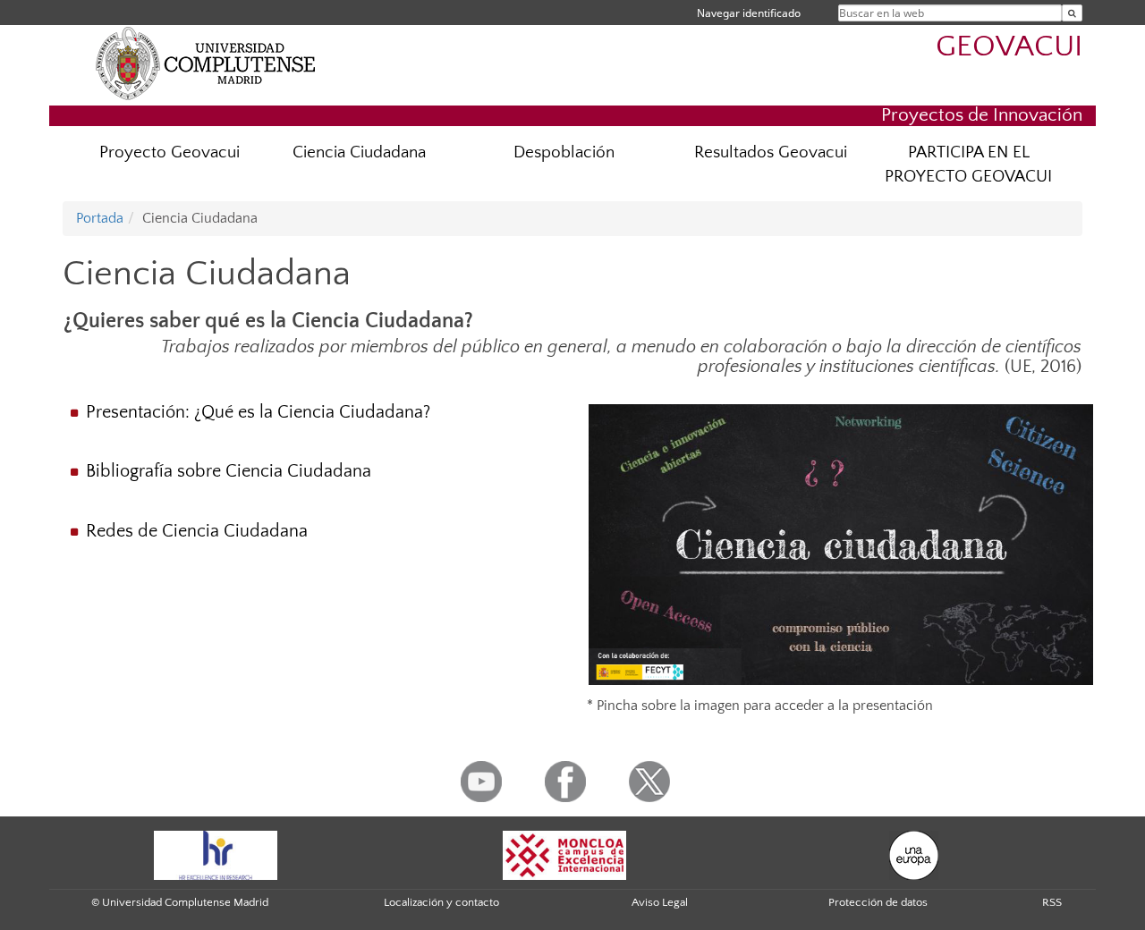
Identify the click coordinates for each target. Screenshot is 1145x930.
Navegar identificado (749, 13)
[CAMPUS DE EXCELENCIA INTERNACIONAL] (564, 854)
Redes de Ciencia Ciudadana (197, 531)
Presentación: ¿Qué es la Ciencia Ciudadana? (258, 412)
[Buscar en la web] (1072, 12)
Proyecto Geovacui (169, 152)
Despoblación (564, 152)
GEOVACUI (1009, 46)
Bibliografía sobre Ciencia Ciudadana (231, 471)
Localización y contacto (441, 902)
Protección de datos (878, 902)
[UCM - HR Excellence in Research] (215, 854)
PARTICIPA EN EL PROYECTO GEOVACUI (968, 164)
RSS (1052, 902)
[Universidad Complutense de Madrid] (206, 63)
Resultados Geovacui (770, 152)
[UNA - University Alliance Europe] (913, 854)
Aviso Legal (660, 902)
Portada (99, 218)
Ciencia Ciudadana (359, 152)
